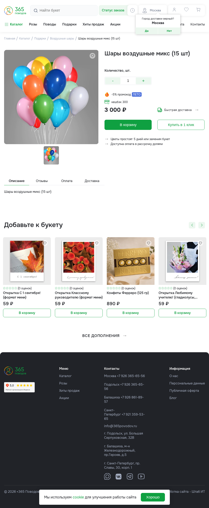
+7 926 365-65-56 (131, 376)
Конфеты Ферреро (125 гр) (128, 293)
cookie (78, 497)
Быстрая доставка (178, 110)
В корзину (128, 125)
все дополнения (101, 336)
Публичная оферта (184, 390)
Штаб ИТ (198, 491)
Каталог (16, 24)
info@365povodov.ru (120, 426)
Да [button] (147, 31)
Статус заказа (113, 10)
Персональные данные (187, 383)
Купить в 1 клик (181, 125)
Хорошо (153, 497)
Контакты (197, 24)
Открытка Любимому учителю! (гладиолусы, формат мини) (177, 295)
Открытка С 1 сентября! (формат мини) (22, 295)
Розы (63, 383)
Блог (173, 398)
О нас (173, 376)
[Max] (107, 476)
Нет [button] (169, 31)
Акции (64, 398)
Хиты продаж (69, 390)
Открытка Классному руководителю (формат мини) (79, 295)
